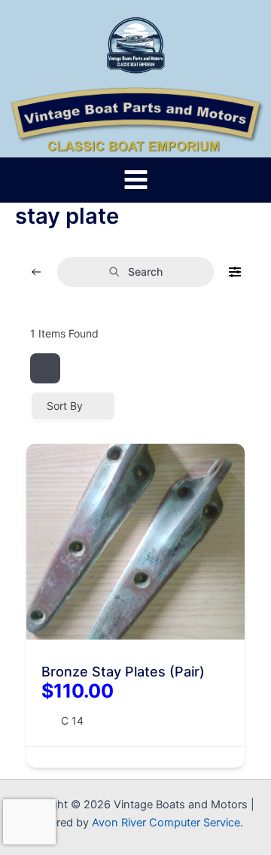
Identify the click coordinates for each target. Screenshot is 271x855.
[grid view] (45, 368)
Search (145, 271)
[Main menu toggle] (135, 179)
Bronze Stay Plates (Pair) (123, 671)
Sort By (65, 405)
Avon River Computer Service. (167, 822)
